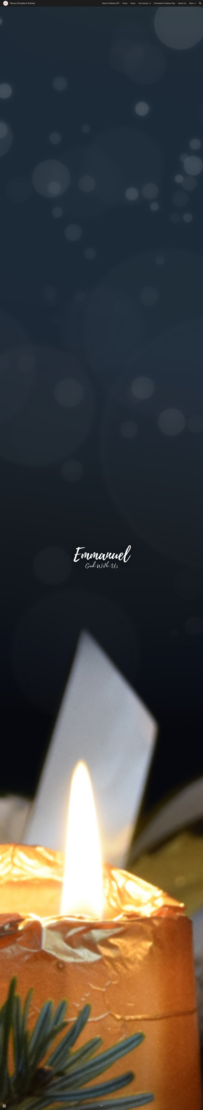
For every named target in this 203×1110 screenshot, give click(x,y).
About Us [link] (182, 3)
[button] (200, 3)
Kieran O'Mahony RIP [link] (110, 3)
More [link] (191, 3)
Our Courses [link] (143, 3)
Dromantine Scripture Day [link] (164, 3)
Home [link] (124, 3)
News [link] (133, 3)
